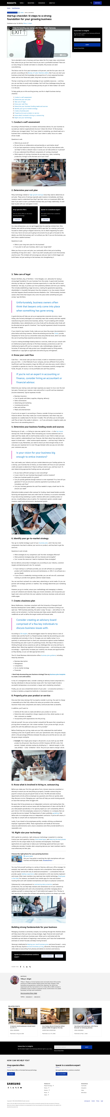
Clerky (56, 333)
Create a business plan (22, 111)
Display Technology (48, 1085)
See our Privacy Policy (79, 48)
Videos (82, 1090)
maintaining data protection (43, 884)
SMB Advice (37, 997)
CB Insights (23, 633)
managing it (29, 997)
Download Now (47, 860)
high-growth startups (36, 195)
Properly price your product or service (27, 113)
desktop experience (28, 874)
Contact (93, 1101)
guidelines (56, 813)
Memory (45, 1087)
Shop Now (97, 2)
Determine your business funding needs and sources (31, 106)
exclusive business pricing (35, 946)
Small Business (16, 8)
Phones (45, 1092)
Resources (41, 3)
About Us (52, 3)
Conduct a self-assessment (23, 97)
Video (22, 12)
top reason (59, 431)
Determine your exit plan (22, 99)
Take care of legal (20, 102)
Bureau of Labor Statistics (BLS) (38, 73)
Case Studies (83, 1085)
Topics (21, 3)
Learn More (17, 219)
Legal (102, 1101)
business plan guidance (48, 655)
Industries (31, 3)
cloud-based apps (40, 839)
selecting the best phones (57, 839)
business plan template (57, 674)
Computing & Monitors (49, 1030)
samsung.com (87, 1101)
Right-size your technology (23, 118)
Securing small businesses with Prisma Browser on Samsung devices (86, 1027)
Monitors (46, 1090)
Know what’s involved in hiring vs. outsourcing (29, 115)
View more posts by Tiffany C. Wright (29, 993)
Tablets (45, 1094)
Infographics (83, 1087)
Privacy (97, 1101)
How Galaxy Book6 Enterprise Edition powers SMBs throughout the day (53, 1027)
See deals (11, 1073)
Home (8, 8)
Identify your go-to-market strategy (26, 108)
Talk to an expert (61, 1073)
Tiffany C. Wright (27, 23)
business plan (43, 543)
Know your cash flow (21, 104)
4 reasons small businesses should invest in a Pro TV (22, 1027)
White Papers (84, 1092)
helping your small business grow (37, 944)
